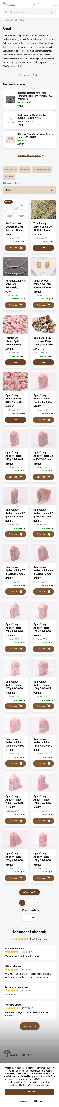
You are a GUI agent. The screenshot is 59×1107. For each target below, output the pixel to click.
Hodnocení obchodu (29, 932)
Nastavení (23, 1101)
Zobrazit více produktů (29, 156)
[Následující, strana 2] (30, 903)
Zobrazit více (29, 1026)
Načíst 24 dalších (29, 892)
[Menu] (55, 4)
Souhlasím (30, 1092)
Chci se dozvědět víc (28, 75)
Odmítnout (38, 1101)
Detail (43, 248)
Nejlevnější (10, 169)
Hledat (52, 12)
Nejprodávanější (42, 169)
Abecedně (9, 176)
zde (48, 1085)
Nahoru (32, 918)
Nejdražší (25, 169)
